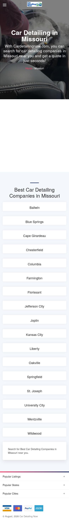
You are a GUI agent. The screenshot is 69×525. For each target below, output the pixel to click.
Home (28, 68)
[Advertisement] (34, 135)
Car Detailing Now (28, 516)
